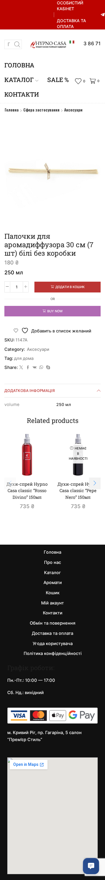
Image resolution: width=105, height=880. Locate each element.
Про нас (52, 562)
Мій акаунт (52, 603)
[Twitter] (21, 367)
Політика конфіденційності (53, 653)
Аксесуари (73, 110)
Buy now (55, 311)
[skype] (47, 367)
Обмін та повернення (52, 623)
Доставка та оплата (71, 23)
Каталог (19, 80)
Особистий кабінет (70, 5)
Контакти (21, 94)
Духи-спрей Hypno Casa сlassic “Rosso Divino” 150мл (27, 490)
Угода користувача (53, 643)
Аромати (52, 582)
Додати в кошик (70, 287)
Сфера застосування (41, 110)
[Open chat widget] (91, 866)
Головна (19, 65)
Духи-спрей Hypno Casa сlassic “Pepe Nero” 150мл (78, 490)
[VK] (34, 367)
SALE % (58, 80)
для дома (24, 358)
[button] (95, 483)
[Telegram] (103, 15)
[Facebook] (27, 367)
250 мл (63, 404)
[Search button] (17, 44)
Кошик (53, 592)
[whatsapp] (41, 367)
